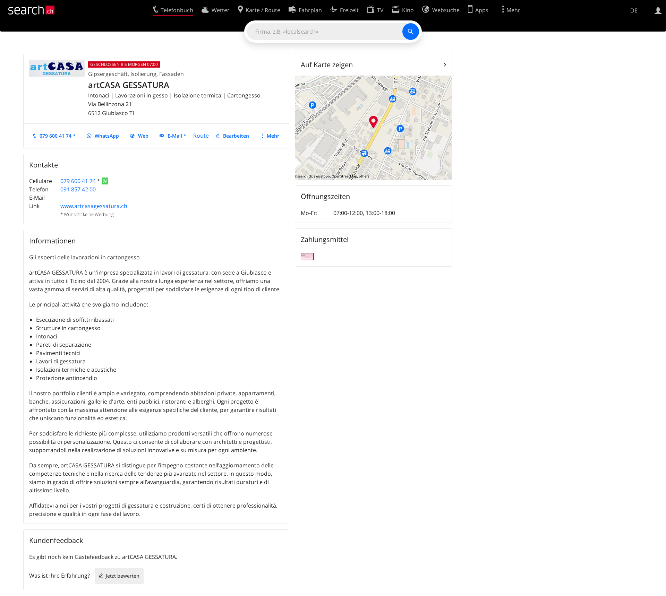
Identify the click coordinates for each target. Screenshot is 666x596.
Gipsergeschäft (108, 74)
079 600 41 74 (78, 181)
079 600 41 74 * (58, 135)
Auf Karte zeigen (327, 64)
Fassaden (171, 74)
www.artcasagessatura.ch (93, 206)
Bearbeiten (236, 135)
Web (143, 135)
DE (634, 10)
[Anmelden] (658, 10)
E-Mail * (177, 135)
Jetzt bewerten (122, 575)
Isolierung (143, 74)
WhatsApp (107, 135)
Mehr (273, 135)
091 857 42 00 (78, 189)
